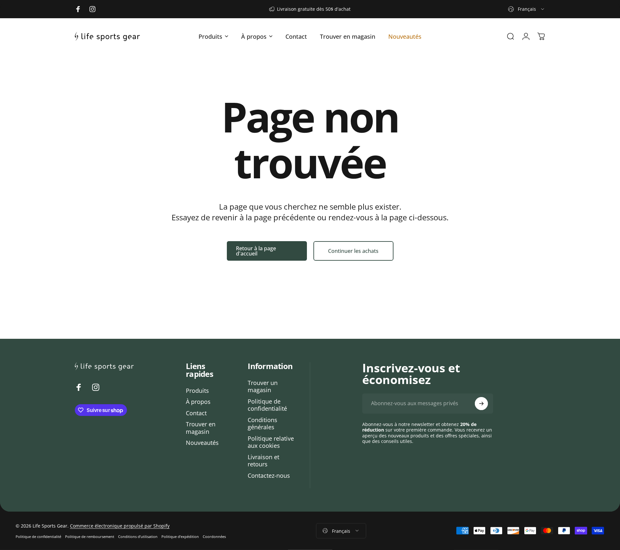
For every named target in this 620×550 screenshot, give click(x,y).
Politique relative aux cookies (271, 442)
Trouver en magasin (200, 427)
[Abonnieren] (481, 403)
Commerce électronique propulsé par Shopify (120, 526)
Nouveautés (202, 443)
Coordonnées (214, 536)
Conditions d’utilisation (138, 536)
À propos (198, 402)
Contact (196, 413)
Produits (197, 390)
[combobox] (526, 9)
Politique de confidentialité (267, 405)
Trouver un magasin (263, 386)
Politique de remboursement (89, 536)
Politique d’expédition (180, 536)
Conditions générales (262, 423)
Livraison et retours (263, 460)
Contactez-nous (269, 475)
